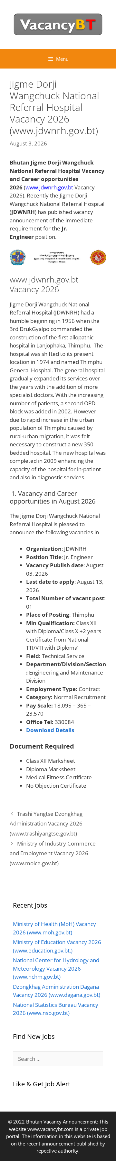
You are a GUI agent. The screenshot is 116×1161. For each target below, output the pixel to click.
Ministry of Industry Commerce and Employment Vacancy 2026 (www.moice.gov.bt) (53, 853)
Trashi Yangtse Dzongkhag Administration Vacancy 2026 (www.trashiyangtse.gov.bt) (46, 823)
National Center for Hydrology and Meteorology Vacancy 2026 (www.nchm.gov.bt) (56, 968)
